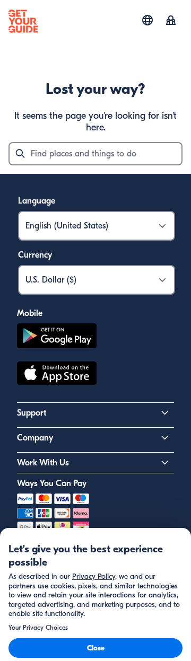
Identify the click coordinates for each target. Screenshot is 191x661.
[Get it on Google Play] (57, 337)
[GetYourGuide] (23, 21)
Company (35, 438)
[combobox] (95, 153)
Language (36, 201)
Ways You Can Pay (51, 483)
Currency (35, 255)
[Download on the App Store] (57, 375)
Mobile (29, 313)
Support (31, 413)
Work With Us (43, 463)
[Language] (147, 20)
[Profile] (171, 21)
